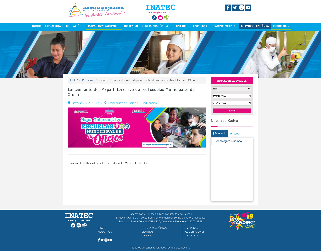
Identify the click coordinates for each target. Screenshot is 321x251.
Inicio (73, 80)
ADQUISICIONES (194, 231)
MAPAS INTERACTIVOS (103, 26)
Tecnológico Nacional (228, 141)
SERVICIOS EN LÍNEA (255, 26)
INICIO (36, 26)
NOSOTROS (131, 26)
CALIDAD (146, 235)
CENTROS (181, 26)
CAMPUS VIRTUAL (225, 26)
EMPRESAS (200, 26)
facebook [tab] (220, 133)
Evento (103, 80)
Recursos (87, 80)
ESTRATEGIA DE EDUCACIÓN (63, 26)
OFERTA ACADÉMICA (155, 26)
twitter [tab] (236, 133)
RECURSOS (280, 26)
